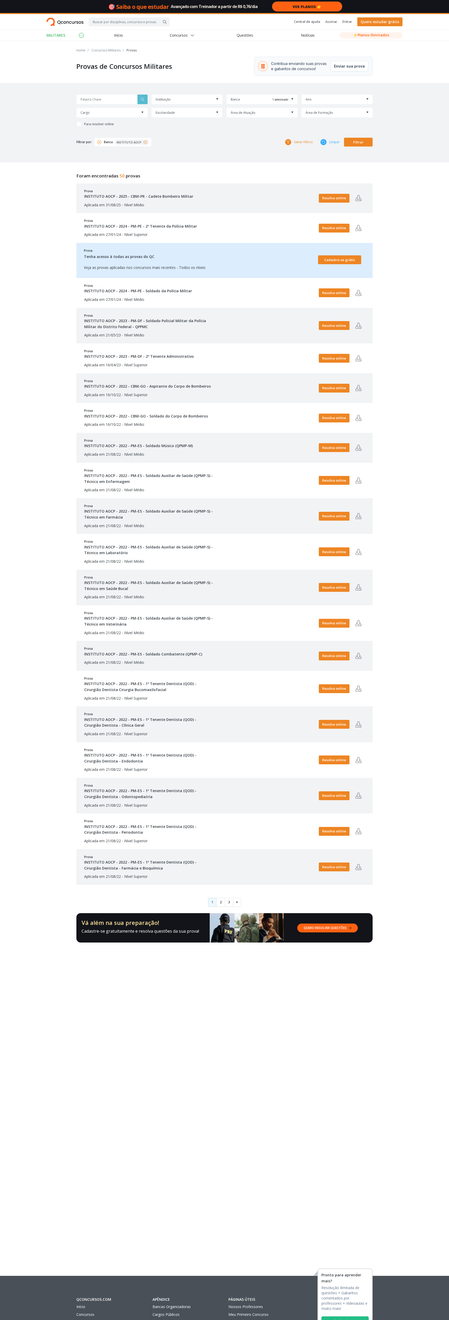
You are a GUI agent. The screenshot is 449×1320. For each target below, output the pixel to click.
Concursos (85, 1314)
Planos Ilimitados (371, 34)
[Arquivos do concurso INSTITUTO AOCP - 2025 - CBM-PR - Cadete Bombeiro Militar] (358, 198)
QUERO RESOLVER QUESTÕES (325, 928)
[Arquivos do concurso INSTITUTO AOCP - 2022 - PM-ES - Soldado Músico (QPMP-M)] (358, 447)
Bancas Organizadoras (172, 1306)
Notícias (308, 35)
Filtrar (358, 142)
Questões (245, 35)
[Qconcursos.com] (65, 22)
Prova (138, 194)
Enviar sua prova (349, 66)
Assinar (331, 21)
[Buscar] (164, 21)
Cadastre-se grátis (339, 259)
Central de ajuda (307, 21)
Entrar (347, 21)
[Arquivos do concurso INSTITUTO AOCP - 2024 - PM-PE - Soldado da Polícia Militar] (358, 292)
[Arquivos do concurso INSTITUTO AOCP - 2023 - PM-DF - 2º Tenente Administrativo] (358, 358)
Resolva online (334, 198)
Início (118, 35)
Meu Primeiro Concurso (248, 1314)
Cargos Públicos (166, 1314)
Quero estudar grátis (380, 21)
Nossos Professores (245, 1306)
